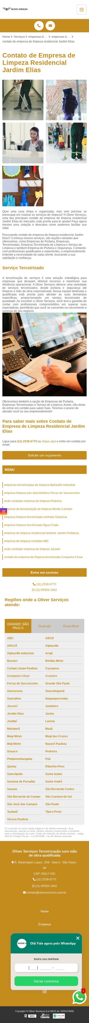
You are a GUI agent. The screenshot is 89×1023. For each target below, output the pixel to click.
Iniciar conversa (46, 981)
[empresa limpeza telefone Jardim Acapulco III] (22, 100)
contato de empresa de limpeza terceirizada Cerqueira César (43, 557)
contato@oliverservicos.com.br (46, 892)
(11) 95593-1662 (46, 590)
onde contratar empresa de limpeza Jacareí (32, 549)
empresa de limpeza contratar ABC (26, 541)
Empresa (44, 924)
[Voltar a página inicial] (15, 9)
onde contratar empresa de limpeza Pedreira (33, 501)
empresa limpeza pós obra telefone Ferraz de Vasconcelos (42, 493)
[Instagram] (44, 991)
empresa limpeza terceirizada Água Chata (31, 525)
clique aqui (49, 441)
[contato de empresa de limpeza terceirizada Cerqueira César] (22, 143)
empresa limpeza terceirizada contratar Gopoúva (35, 517)
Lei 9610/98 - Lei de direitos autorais (51, 836)
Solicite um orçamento (44, 455)
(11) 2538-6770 (27, 441)
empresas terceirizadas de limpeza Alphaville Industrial (39, 485)
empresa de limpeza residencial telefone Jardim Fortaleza (41, 533)
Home (45, 911)
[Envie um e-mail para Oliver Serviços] (50, 25)
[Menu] (82, 9)
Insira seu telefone (46, 959)
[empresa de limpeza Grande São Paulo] (66, 100)
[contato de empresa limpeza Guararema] (66, 143)
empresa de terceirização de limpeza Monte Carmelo (38, 509)
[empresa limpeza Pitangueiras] (22, 186)
